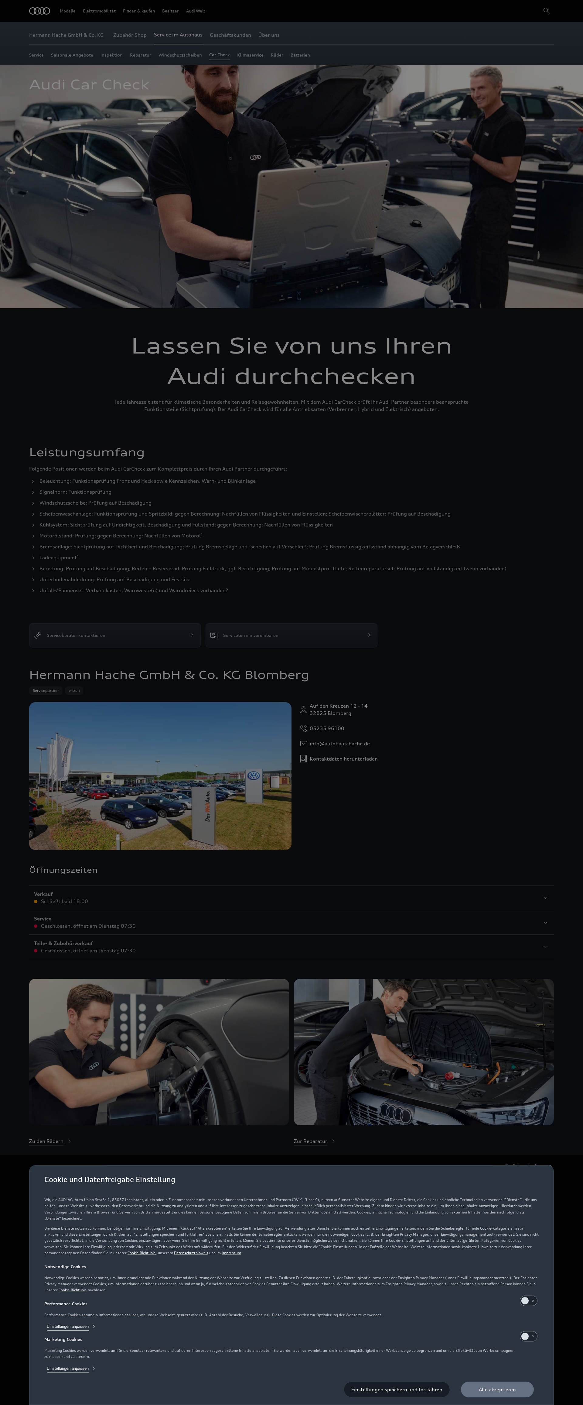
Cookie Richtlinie (142, 1253)
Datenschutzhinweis (191, 1253)
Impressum (231, 1253)
